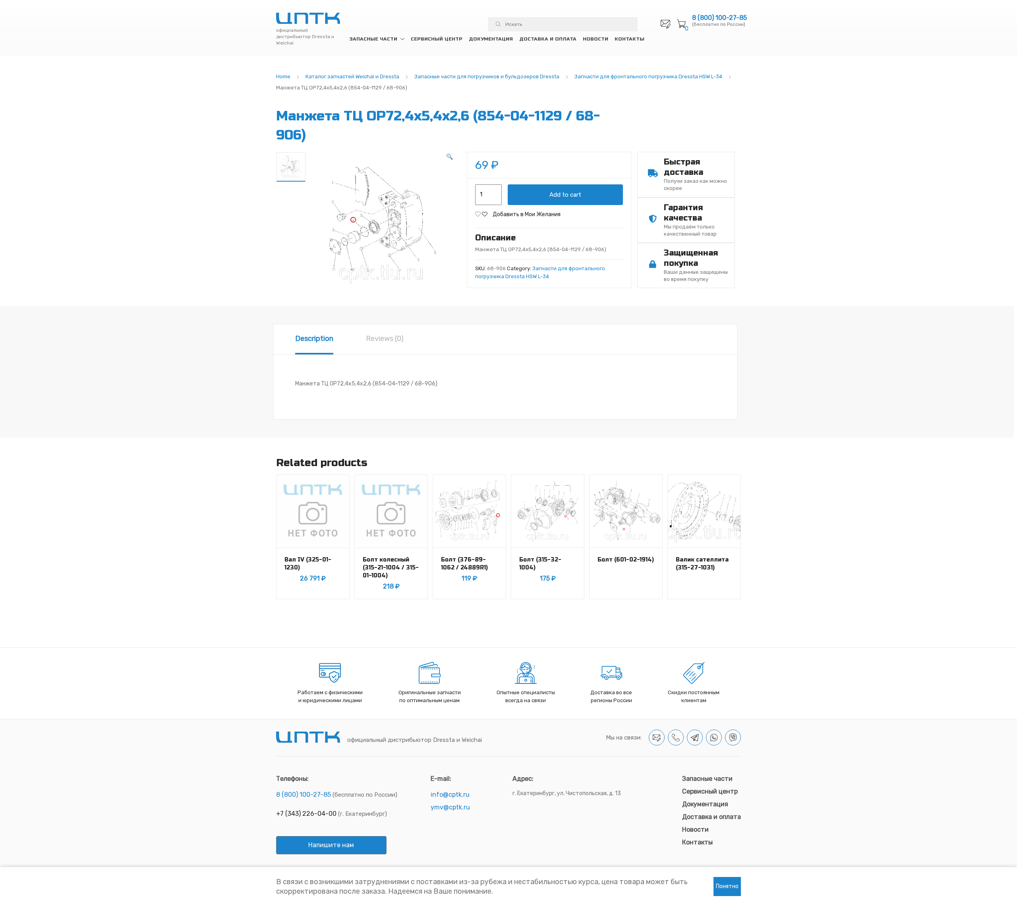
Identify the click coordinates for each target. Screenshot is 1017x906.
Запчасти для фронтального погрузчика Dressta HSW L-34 (648, 76)
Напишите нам (331, 845)
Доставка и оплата (547, 39)
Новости (595, 39)
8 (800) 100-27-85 (719, 18)
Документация (491, 39)
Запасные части (373, 39)
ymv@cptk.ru (450, 807)
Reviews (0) (385, 338)
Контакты (629, 39)
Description (314, 338)
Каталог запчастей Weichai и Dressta (352, 76)
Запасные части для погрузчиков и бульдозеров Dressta (486, 76)
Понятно (727, 886)
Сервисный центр (436, 39)
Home (283, 76)
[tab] (314, 339)
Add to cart (565, 194)
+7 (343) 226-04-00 (306, 813)
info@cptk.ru (450, 794)
